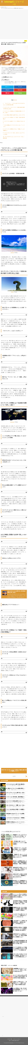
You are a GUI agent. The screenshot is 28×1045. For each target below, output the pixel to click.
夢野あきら (6, 79)
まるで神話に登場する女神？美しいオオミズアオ (14, 115)
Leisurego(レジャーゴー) (14, 2)
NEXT (14, 770)
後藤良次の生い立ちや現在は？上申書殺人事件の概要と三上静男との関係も (20, 909)
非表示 (15, 100)
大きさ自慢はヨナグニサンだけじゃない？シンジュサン (14, 126)
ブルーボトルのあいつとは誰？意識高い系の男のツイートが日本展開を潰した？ (20, 955)
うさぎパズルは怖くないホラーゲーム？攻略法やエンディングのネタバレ (20, 915)
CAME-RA (12, 252)
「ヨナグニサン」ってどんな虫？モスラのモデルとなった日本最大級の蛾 (14, 104)
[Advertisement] (14, 24)
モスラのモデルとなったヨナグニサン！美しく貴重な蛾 (13, 137)
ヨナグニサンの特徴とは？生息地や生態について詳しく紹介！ (14, 112)
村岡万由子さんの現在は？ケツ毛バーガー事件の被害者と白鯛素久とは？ (20, 935)
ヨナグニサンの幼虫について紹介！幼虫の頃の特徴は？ (14, 118)
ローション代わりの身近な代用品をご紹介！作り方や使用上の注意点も (20, 896)
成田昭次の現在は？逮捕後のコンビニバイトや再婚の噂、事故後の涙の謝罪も (20, 929)
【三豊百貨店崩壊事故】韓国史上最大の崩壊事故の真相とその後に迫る (20, 942)
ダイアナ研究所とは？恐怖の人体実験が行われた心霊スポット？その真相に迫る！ (20, 949)
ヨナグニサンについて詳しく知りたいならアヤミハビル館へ (14, 133)
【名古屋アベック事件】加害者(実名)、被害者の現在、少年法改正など (20, 922)
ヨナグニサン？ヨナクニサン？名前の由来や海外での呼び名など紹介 (14, 108)
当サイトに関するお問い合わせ (14, 1040)
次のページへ (26, 776)
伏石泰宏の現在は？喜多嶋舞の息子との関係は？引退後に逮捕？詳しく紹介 (20, 902)
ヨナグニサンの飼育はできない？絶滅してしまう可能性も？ (14, 129)
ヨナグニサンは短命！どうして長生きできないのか (14, 122)
